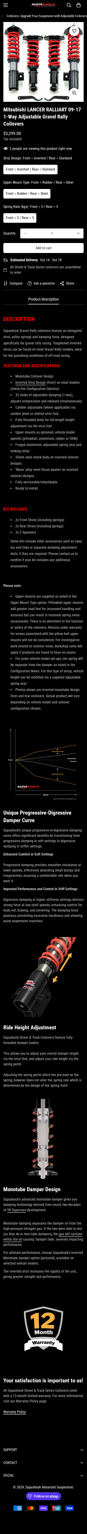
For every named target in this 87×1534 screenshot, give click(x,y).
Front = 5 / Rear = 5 (20, 218)
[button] (78, 5)
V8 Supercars (16, 1210)
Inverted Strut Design (30, 382)
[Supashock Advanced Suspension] (43, 5)
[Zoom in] (74, 93)
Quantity (9, 233)
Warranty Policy (14, 1412)
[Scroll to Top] (79, 1510)
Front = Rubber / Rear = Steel (27, 193)
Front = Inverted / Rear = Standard (30, 169)
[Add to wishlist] (74, 31)
